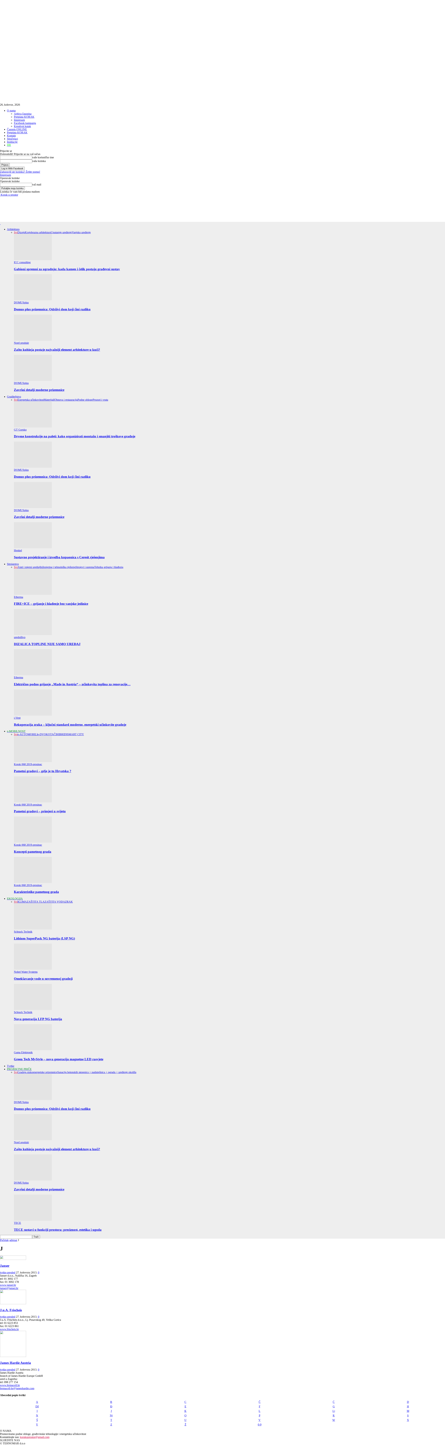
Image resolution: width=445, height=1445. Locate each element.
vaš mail (36, 184)
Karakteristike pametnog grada (36, 892)
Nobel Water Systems (26, 971)
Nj (111, 1415)
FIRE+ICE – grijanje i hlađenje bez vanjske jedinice (51, 603)
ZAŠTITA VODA (54, 901)
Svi (16, 232)
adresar (13, 1240)
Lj (334, 1411)
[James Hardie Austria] (13, 1356)
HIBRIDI (61, 734)
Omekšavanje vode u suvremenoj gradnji (43, 978)
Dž (37, 1406)
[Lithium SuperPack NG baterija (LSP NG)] (33, 928)
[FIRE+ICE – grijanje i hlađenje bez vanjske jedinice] (33, 593)
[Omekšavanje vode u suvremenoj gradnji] (33, 968)
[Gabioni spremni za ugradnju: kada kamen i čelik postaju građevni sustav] (33, 259)
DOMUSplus (21, 302)
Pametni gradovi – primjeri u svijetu (40, 811)
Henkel (18, 550)
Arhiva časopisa (22, 113)
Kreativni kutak (22, 126)
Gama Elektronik (23, 1052)
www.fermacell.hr (10, 1385)
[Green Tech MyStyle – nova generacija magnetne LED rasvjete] (33, 1049)
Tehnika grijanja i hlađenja (108, 567)
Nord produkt (21, 342)
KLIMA (22, 901)
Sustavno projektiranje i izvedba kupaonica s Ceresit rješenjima (59, 557)
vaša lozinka (39, 161)
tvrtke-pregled (7, 1272)
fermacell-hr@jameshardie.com (17, 1388)
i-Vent (17, 717)
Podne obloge (85, 399)
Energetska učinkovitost (31, 399)
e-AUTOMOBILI (28, 734)
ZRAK (69, 901)
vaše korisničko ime (43, 157)
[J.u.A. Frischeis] (13, 1303)
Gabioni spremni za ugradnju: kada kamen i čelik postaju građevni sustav (67, 269)
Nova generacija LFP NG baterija (38, 1019)
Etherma (18, 597)
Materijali (49, 399)
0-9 (259, 1424)
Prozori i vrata (100, 399)
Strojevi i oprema (84, 567)
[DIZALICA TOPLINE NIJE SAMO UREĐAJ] (33, 634)
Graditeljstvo (14, 396)
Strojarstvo (13, 564)
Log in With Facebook (12, 168)
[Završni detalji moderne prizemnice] (33, 379)
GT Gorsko (20, 429)
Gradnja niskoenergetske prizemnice (37, 1072)
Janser (4, 1266)
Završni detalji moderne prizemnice (39, 390)
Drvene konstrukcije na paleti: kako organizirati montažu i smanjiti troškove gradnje (74, 436)
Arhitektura (13, 229)
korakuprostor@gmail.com (34, 1437)
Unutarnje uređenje (61, 232)
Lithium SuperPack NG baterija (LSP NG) (44, 938)
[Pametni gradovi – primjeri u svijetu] (33, 801)
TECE (17, 1222)
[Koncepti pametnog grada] (33, 841)
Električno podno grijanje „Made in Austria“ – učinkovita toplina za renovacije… (72, 684)
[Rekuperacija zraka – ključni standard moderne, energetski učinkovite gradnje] (33, 714)
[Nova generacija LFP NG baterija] (33, 1009)
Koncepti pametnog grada (32, 851)
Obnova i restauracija (66, 399)
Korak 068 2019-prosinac (28, 764)
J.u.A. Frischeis (11, 1310)
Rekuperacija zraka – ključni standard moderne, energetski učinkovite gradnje (70, 724)
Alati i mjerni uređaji (29, 567)
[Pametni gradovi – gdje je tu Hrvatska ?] (33, 761)
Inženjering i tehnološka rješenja (57, 567)
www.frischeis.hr (9, 1329)
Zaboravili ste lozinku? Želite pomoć (20, 171)
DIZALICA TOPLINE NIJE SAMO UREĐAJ (47, 644)
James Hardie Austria (15, 1363)
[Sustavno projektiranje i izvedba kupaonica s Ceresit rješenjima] (33, 547)
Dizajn (21, 232)
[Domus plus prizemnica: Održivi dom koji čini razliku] (33, 299)
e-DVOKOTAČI (47, 734)
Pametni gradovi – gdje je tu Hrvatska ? (42, 771)
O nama (11, 110)
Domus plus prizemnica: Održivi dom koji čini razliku (52, 309)
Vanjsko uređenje (81, 232)
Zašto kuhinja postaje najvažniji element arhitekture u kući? (57, 349)
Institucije (12, 141)
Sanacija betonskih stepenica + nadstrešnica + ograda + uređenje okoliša (96, 1072)
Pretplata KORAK (24, 116)
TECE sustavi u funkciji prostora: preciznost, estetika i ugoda (58, 1230)
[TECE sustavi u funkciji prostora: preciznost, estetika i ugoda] (33, 1219)
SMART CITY (75, 734)
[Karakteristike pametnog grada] (33, 882)
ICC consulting (22, 262)
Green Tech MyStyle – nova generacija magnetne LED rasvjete (58, 1059)
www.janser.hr (8, 1285)
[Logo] (0, 223)
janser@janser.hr (9, 1288)
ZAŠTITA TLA (35, 901)
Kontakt (11, 135)
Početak (4, 1240)
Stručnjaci (12, 138)
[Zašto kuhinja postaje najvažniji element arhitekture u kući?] (33, 339)
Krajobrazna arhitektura (38, 232)
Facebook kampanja (25, 123)
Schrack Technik (23, 931)
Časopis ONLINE (17, 129)
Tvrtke (10, 1065)
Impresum (19, 119)
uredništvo (19, 637)
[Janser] (13, 1258)
